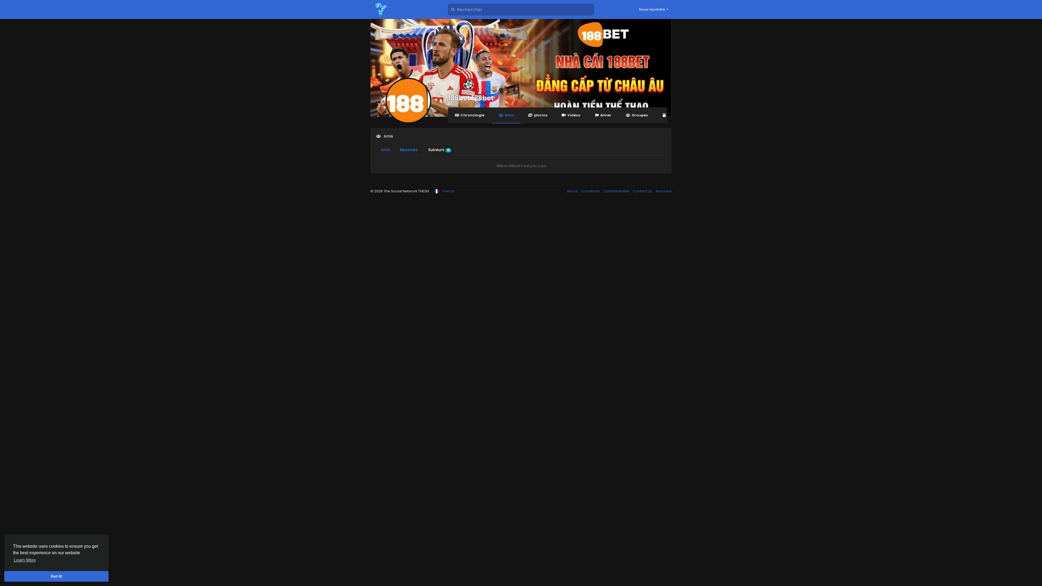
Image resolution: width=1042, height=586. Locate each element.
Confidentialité (616, 191)
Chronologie (472, 115)
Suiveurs (438, 149)
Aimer (605, 115)
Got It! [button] (56, 576)
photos (540, 115)
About (572, 191)
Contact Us (643, 191)
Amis (509, 115)
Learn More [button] (25, 560)
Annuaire (664, 191)
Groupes (640, 115)
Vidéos (573, 115)
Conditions (591, 191)
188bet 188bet (471, 98)
